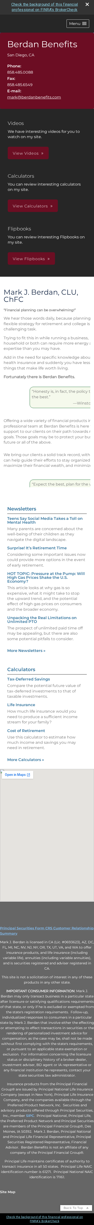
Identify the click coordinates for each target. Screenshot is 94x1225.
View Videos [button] (26, 153)
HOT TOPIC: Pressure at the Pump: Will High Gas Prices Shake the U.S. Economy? (46, 577)
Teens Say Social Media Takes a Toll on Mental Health (45, 520)
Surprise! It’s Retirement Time (37, 548)
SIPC (30, 1116)
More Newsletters (26, 650)
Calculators (21, 669)
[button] (78, 23)
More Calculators (25, 759)
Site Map (7, 1192)
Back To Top (74, 1208)
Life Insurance (21, 705)
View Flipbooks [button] (29, 259)
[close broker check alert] (87, 4)
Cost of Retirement (26, 730)
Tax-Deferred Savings (28, 679)
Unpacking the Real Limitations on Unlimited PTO (42, 619)
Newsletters (21, 509)
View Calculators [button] (30, 206)
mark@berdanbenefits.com (34, 97)
